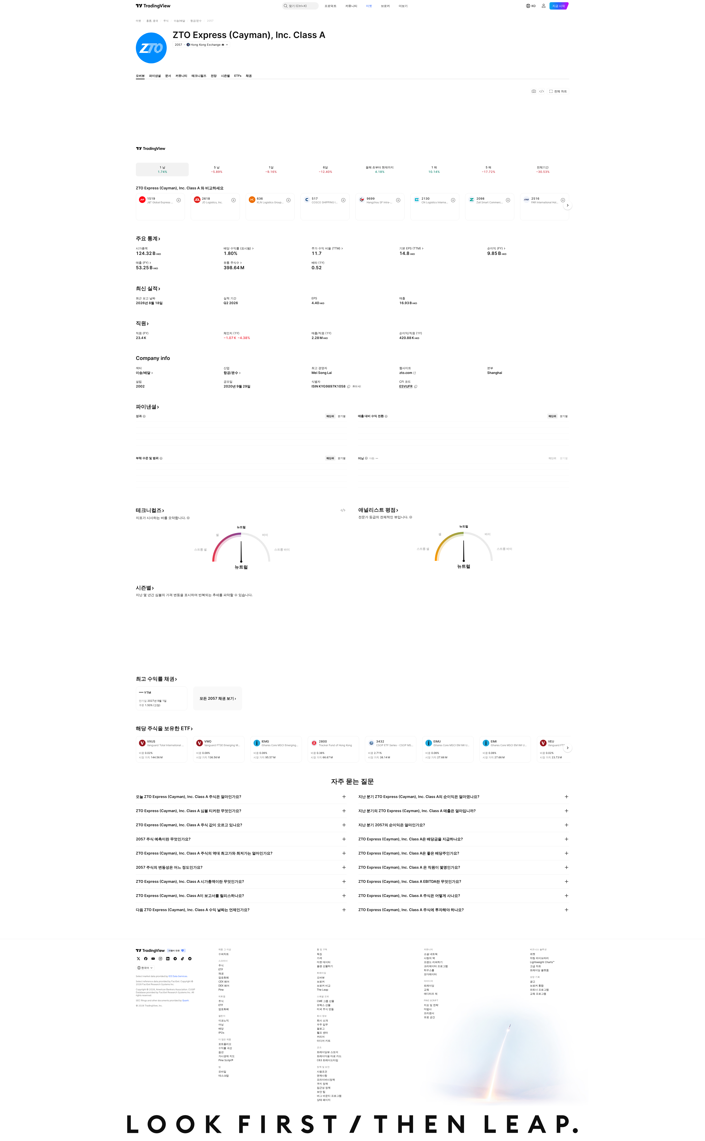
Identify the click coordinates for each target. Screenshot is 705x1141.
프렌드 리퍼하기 (433, 962)
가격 (319, 958)
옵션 (221, 1052)
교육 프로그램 (538, 993)
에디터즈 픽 (431, 993)
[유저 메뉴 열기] (543, 6)
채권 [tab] (249, 75)
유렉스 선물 (323, 1005)
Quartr (185, 1000)
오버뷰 (321, 977)
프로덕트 (331, 6)
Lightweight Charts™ (542, 962)
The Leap (322, 989)
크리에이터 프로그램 (436, 966)
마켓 (369, 6)
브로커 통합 (537, 985)
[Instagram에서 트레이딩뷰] (160, 958)
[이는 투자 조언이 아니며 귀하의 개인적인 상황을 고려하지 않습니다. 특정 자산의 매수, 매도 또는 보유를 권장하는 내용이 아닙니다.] (188, 518)
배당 (221, 1028)
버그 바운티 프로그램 (329, 1095)
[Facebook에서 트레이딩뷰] (145, 958)
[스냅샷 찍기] (534, 91)
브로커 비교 (323, 985)
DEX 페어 (223, 985)
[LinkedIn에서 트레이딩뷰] (167, 958)
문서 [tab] (168, 75)
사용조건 (322, 1071)
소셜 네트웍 (431, 954)
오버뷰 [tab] (140, 75)
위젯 (532, 954)
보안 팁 (321, 1091)
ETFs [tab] (237, 75)
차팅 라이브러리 (539, 958)
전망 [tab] (214, 75)
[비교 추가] (179, 200)
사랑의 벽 (429, 958)
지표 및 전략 (431, 1005)
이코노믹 (223, 1020)
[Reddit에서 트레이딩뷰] (189, 958)
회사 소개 (322, 1020)
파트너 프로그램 (539, 989)
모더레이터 (430, 974)
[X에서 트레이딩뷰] (138, 958)
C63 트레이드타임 (327, 1060)
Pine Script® (225, 1060)
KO (534, 6)
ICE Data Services (178, 976)
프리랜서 (429, 1013)
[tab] (330, 416)
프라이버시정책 (326, 1079)
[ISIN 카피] (348, 386)
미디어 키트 (323, 1040)
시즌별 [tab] (225, 75)
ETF (220, 969)
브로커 (385, 6)
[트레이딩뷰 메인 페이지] (153, 5)
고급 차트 (535, 966)
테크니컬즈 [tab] (199, 75)
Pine (221, 989)
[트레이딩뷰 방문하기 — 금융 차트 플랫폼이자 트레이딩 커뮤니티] (151, 148)
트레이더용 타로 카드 (329, 1056)
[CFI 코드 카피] (415, 386)
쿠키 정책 (322, 1083)
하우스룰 (429, 970)
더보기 (403, 6)
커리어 (321, 1036)
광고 (532, 981)
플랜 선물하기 (325, 966)
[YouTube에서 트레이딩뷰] (153, 958)
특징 (319, 954)
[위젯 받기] (541, 91)
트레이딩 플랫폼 (539, 970)
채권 (221, 973)
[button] (339, 6)
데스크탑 (223, 1075)
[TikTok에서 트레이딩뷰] (182, 958)
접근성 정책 (323, 1087)
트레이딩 (429, 985)
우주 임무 (322, 1024)
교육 (426, 989)
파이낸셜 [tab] (155, 75)
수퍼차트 (223, 954)
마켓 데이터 (323, 962)
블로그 (321, 1028)
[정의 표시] (150, 248)
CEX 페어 (223, 981)
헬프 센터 (322, 1032)
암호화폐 (223, 977)
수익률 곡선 (225, 1048)
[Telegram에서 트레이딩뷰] (175, 958)
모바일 (222, 1071)
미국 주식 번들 (325, 1009)
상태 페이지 (323, 1099)
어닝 (221, 1024)
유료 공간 (429, 1017)
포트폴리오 (224, 1044)
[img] (223, 44)
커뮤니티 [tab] (181, 75)
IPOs (221, 1032)
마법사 (428, 1009)
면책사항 (322, 1075)
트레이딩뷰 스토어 (327, 1052)
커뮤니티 (351, 6)
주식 (221, 965)
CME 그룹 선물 (325, 1001)
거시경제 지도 (226, 1056)
